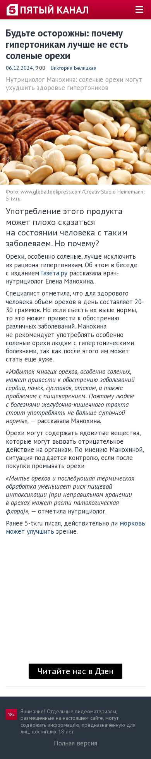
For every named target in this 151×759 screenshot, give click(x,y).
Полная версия (75, 743)
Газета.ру (54, 273)
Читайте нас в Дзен (75, 671)
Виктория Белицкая (73, 67)
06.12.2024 (19, 67)
